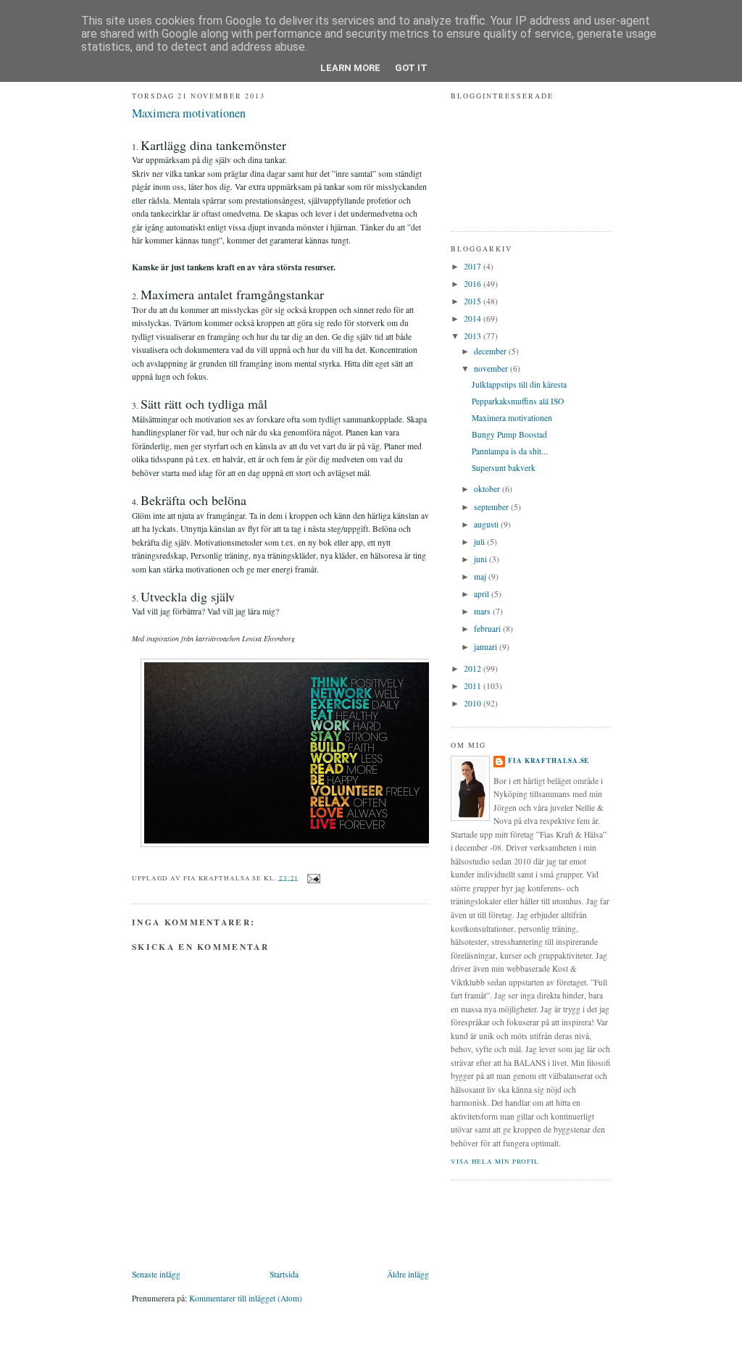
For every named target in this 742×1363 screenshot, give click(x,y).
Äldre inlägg (408, 1274)
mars (483, 611)
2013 (473, 335)
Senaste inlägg (156, 1274)
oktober (488, 488)
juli (480, 541)
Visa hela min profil (495, 1161)
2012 (473, 668)
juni (481, 559)
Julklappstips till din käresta (519, 384)
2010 (473, 703)
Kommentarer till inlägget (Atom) (245, 1298)
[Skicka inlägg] (312, 877)
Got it (411, 67)
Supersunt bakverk (503, 467)
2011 (473, 685)
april (482, 593)
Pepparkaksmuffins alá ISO (518, 401)
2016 (473, 283)
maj (481, 576)
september (492, 506)
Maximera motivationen (189, 113)
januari (486, 646)
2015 (473, 301)
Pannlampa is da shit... (510, 451)
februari (488, 628)
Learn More (350, 67)
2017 (473, 266)
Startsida (284, 1274)
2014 (473, 318)
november (492, 368)
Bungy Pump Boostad (509, 434)
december (491, 351)
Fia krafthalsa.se (548, 760)
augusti (487, 524)
